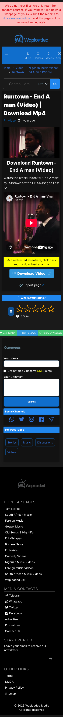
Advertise (11, 619)
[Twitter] (21, 419)
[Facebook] (41, 419)
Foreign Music (14, 520)
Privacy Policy (14, 687)
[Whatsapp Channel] (12, 419)
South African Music (18, 514)
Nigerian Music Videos (20, 562)
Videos (11, 452)
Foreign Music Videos (19, 568)
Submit (31, 401)
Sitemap (10, 693)
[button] (7, 55)
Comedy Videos (15, 556)
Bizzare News (14, 544)
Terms (9, 675)
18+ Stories (12, 508)
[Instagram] (31, 419)
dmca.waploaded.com (17, 18)
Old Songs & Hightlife (19, 532)
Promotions (12, 625)
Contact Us (12, 631)
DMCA (9, 681)
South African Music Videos (23, 574)
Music (27, 442)
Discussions (45, 442)
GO (55, 84)
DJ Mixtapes (13, 538)
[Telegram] (51, 419)
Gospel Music (14, 526)
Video (11, 120)
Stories (12, 442)
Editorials (11, 550)
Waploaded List (15, 580)
